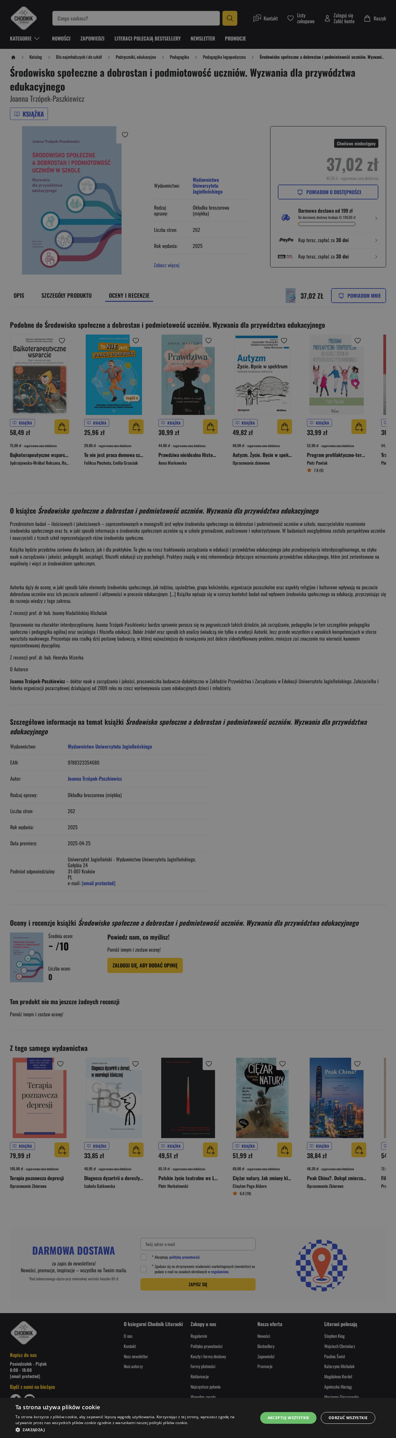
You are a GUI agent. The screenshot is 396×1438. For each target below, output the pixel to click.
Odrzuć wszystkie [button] (348, 1417)
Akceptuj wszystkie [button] (288, 1417)
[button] (133, 1429)
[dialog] (198, 1418)
